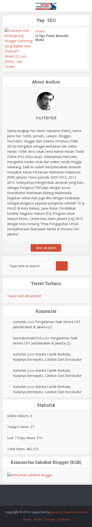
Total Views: (16, 449)
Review (40, 31)
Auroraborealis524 (27, 338)
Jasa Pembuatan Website (69, 512)
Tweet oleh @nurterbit (24, 296)
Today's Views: (18, 427)
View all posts (46, 248)
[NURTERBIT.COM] (46, 5)
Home (27, 519)
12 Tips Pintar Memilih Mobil (51, 38)
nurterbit (19, 322)
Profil (38, 519)
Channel (63, 519)
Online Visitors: (18, 416)
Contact (49, 519)
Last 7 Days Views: (22, 438)
